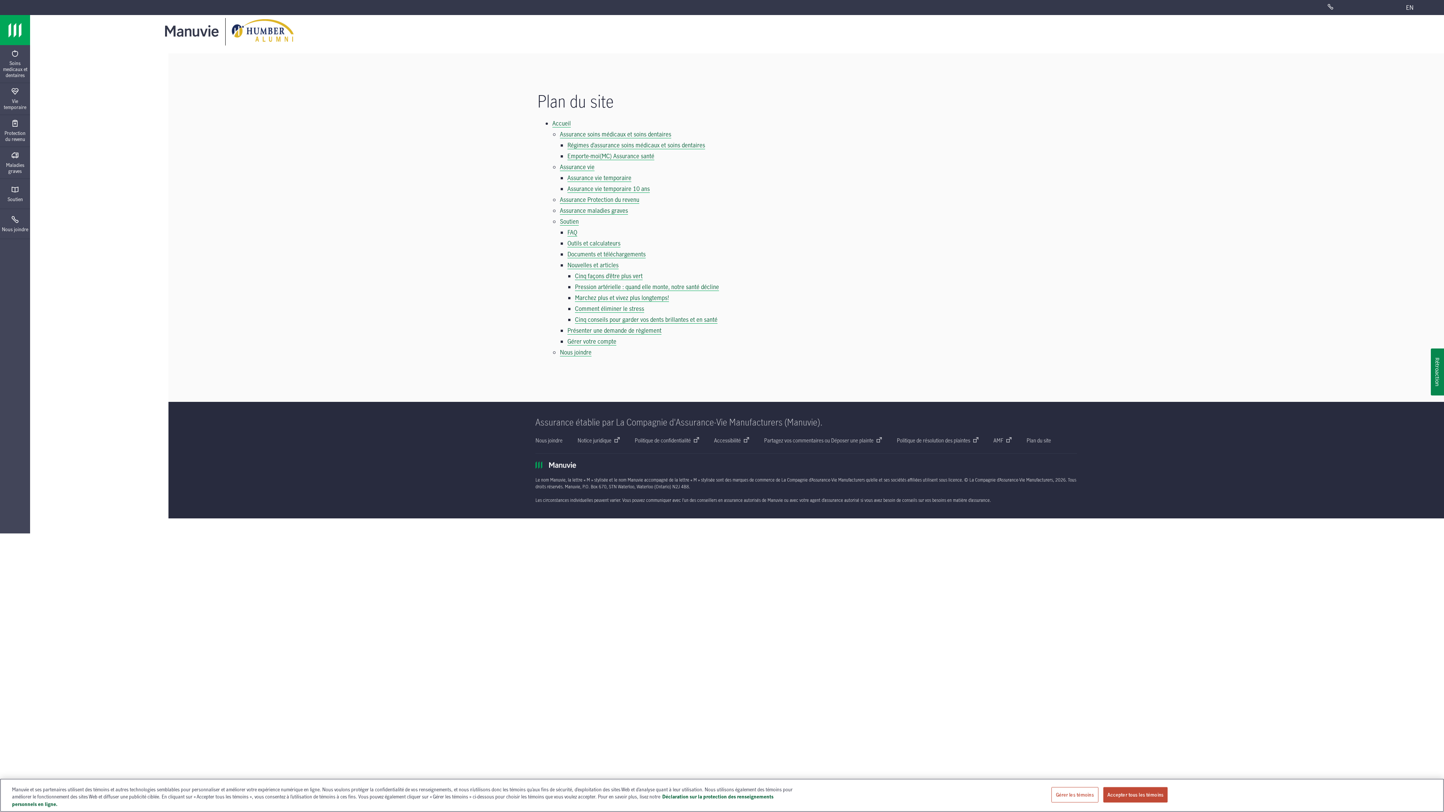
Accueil (561, 123)
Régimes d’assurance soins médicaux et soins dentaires (636, 145)
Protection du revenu (15, 136)
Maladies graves (15, 168)
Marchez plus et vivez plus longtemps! (622, 298)
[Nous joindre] (1351, 7)
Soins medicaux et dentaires (15, 69)
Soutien (15, 199)
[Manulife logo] (15, 30)
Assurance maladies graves (594, 210)
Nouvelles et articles (593, 265)
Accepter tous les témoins (1135, 794)
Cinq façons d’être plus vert (609, 276)
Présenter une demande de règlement (614, 330)
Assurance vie (577, 167)
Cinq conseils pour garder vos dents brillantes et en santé (646, 319)
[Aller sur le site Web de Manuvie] (193, 30)
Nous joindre (15, 229)
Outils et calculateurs (593, 243)
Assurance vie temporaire (599, 178)
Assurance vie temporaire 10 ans (608, 189)
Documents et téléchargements (606, 254)
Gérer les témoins (1075, 794)
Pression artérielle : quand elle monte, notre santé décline (647, 287)
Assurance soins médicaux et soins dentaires (615, 134)
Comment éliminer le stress (609, 308)
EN (1410, 7)
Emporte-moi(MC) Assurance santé (610, 156)
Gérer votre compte (591, 341)
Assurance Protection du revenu (599, 199)
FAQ (572, 232)
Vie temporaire (15, 104)
